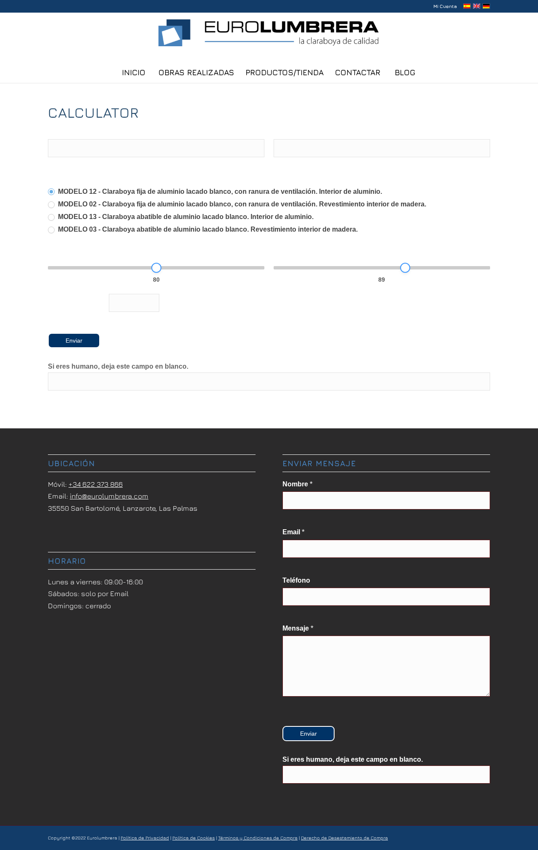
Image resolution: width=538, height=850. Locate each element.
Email (285, 132)
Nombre (63, 132)
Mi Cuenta (445, 6)
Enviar (74, 340)
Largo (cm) (67, 252)
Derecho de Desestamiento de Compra (344, 837)
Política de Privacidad (145, 837)
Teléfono (296, 580)
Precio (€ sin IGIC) (76, 301)
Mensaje (298, 628)
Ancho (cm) (294, 252)
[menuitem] (443, 6)
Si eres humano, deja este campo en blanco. (118, 366)
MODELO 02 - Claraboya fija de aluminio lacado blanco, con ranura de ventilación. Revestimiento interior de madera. (241, 204)
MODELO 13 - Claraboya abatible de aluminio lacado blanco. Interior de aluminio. (185, 216)
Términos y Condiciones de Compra (258, 837)
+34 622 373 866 (96, 484)
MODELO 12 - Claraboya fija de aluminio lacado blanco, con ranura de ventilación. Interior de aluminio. (219, 191)
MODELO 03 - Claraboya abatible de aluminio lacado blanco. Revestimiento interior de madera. (207, 229)
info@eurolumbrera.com (109, 496)
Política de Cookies (193, 837)
